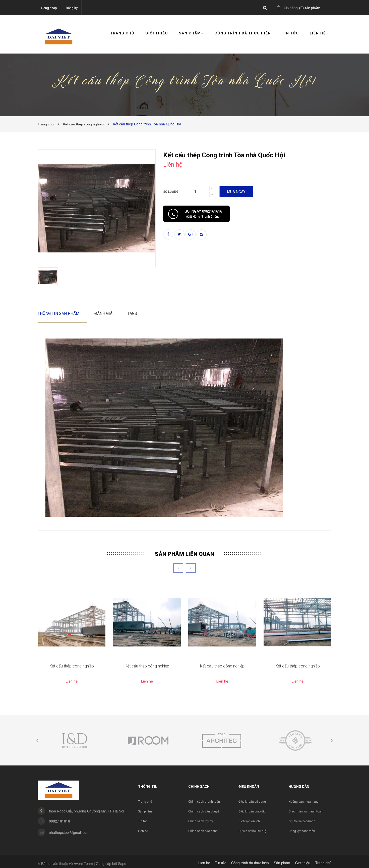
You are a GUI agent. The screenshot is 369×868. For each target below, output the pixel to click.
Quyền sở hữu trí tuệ (252, 831)
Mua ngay (236, 191)
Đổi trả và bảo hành (302, 821)
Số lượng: (171, 192)
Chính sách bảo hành (203, 831)
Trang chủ (122, 33)
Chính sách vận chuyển (204, 811)
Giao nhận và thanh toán (306, 811)
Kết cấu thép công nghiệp (84, 124)
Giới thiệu (156, 33)
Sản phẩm (190, 33)
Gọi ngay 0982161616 (203, 213)
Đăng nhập (49, 8)
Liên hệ (318, 33)
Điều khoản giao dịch (252, 811)
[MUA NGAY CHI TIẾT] (71, 622)
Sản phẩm (145, 811)
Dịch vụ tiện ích (249, 821)
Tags (132, 313)
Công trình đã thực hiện (243, 33)
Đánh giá (103, 313)
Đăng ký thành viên (302, 831)
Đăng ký (72, 8)
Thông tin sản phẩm (58, 313)
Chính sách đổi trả (201, 821)
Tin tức (143, 821)
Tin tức (290, 33)
